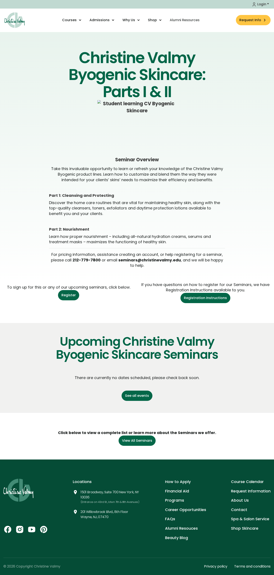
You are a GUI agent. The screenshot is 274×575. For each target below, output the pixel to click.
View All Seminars (137, 440)
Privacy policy (215, 566)
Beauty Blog (176, 537)
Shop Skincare (244, 528)
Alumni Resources (185, 20)
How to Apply (178, 481)
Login (261, 4)
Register (68, 295)
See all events (137, 395)
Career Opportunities (185, 509)
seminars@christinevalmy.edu (149, 260)
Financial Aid (177, 491)
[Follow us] (7, 529)
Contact (239, 509)
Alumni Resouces (181, 528)
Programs (174, 500)
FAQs (170, 519)
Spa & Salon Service (250, 519)
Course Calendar (247, 481)
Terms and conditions (252, 566)
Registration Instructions (205, 297)
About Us (240, 500)
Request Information (251, 491)
